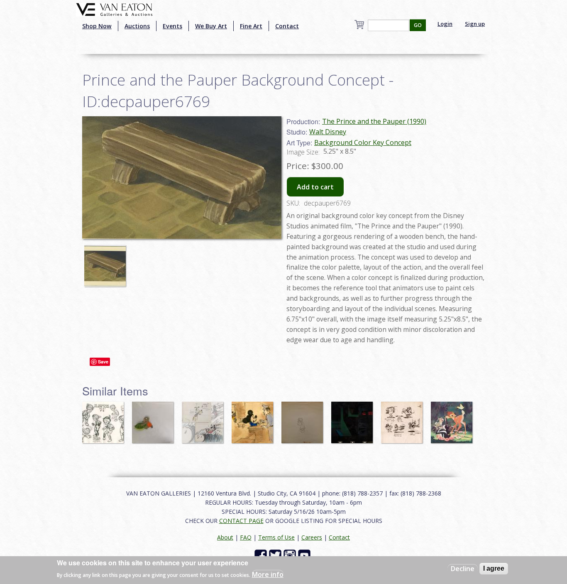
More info (268, 574)
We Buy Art (211, 26)
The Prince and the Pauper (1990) (374, 121)
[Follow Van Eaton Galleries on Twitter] (276, 555)
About (225, 537)
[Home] (114, 8)
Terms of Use (276, 537)
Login (444, 23)
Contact (287, 26)
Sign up (475, 23)
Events (172, 26)
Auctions (137, 26)
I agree (493, 568)
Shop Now (97, 26)
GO (418, 25)
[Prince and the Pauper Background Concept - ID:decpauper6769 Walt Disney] (181, 176)
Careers (311, 537)
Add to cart (315, 186)
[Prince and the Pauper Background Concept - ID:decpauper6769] (107, 261)
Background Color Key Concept (362, 142)
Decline (462, 568)
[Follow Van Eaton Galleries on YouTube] (305, 555)
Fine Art (251, 26)
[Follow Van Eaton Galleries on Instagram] (291, 555)
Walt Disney (327, 131)
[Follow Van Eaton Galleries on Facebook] (261, 555)
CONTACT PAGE (241, 521)
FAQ (246, 537)
